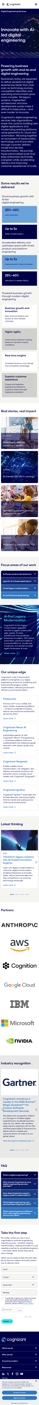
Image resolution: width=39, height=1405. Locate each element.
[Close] (36, 1381)
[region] (19, 1392)
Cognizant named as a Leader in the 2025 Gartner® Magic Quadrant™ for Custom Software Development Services (19, 1104)
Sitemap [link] (5, 1378)
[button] (36, 4)
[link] (13, 4)
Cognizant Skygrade (15, 761)
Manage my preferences (19, 1403)
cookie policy (6, 1388)
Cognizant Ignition (14, 789)
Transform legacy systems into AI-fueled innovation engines (18, 859)
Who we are (7, 1355)
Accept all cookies (19, 1392)
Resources (6, 1367)
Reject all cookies (19, 1398)
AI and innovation (10, 1361)
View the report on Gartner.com (17, 1141)
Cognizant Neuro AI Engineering (14, 729)
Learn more (8, 718)
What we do (7, 1348)
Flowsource (9, 698)
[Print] (19, 925)
